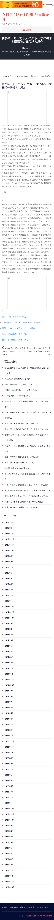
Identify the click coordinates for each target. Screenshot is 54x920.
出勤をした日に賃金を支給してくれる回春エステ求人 (27, 496)
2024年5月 (9, 646)
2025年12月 (10, 539)
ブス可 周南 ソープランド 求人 (17, 396)
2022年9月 (9, 758)
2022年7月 (9, 769)
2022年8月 (9, 764)
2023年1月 (9, 736)
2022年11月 (10, 747)
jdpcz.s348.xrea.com (20, 76)
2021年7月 (9, 837)
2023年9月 (9, 691)
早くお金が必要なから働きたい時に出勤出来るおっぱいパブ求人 (27, 370)
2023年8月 (9, 696)
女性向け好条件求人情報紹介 (25, 17)
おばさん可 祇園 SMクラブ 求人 (18, 379)
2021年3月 (9, 859)
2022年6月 (9, 775)
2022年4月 (9, 786)
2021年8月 (9, 831)
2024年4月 (9, 651)
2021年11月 (10, 814)
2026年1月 (9, 534)
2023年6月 (9, 708)
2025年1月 (9, 601)
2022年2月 (9, 797)
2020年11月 (10, 882)
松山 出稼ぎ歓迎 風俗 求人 (15, 334)
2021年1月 (9, 870)
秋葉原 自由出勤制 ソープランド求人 (21, 390)
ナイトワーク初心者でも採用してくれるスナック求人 (27, 429)
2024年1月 (9, 668)
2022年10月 (10, 753)
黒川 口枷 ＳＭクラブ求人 (14, 317)
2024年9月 (9, 623)
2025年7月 (9, 567)
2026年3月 (9, 522)
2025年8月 (9, 562)
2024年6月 (9, 640)
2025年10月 (10, 550)
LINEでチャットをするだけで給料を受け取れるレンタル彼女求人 (28, 415)
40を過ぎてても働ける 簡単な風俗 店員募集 (21, 322)
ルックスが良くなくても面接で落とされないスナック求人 (27, 476)
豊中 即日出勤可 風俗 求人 (15, 340)
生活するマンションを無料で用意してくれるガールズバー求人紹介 (27, 437)
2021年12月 (10, 809)
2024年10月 (10, 618)
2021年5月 (9, 848)
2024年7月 (9, 635)
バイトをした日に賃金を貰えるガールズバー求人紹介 (27, 485)
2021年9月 (9, 825)
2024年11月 (10, 612)
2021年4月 (9, 854)
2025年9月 (9, 556)
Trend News (30, 916)
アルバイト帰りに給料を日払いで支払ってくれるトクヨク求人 (27, 448)
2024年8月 (9, 629)
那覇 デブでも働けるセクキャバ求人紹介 (22, 457)
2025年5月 (9, 579)
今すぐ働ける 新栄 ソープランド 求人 (20, 463)
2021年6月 (9, 842)
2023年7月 (9, 702)
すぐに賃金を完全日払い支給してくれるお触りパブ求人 (27, 490)
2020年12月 (10, 876)
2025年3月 (9, 590)
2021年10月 (10, 820)
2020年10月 (10, 887)
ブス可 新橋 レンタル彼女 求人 (17, 468)
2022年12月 (10, 741)
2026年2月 (9, 528)
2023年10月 (10, 685)
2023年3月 (9, 724)
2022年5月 (9, 781)
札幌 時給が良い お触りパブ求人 (19, 384)
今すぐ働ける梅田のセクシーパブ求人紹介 (22, 423)
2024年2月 (9, 663)
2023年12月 (10, 674)
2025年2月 (9, 595)
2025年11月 (10, 545)
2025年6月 (9, 573)
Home (25, 48)
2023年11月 (10, 680)
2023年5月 (9, 713)
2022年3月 (9, 792)
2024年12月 (10, 607)
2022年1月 (9, 803)
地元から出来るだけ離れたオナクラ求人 (21, 507)
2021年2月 (9, 865)
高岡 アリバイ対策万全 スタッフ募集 (18, 328)
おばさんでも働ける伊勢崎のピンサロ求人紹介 (24, 502)
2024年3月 (9, 657)
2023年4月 (9, 719)
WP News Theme (45, 916)
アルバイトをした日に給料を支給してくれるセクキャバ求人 (27, 404)
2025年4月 (9, 584)
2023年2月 (9, 730)
